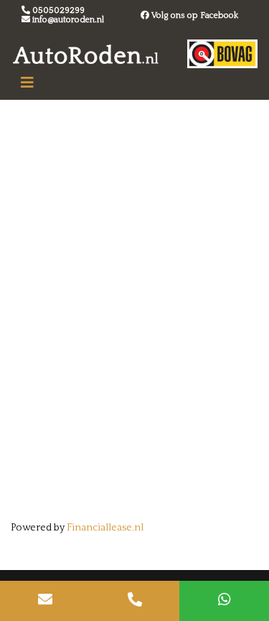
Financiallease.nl (105, 527)
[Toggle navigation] (27, 83)
